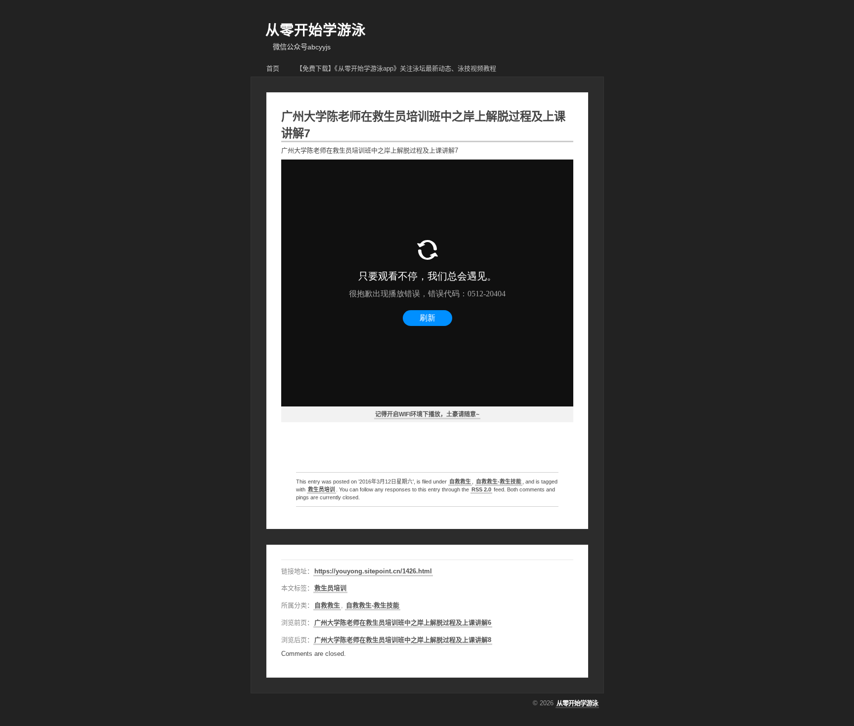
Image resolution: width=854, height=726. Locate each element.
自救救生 (460, 481)
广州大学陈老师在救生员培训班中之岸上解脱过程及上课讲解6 (402, 622)
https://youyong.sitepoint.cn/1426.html (373, 571)
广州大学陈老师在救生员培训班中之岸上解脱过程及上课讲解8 (402, 640)
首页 (272, 68)
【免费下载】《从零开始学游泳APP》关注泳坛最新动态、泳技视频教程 (396, 68)
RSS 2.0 (481, 489)
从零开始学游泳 (315, 30)
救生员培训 (321, 489)
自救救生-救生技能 (498, 481)
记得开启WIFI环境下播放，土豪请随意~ (427, 414)
